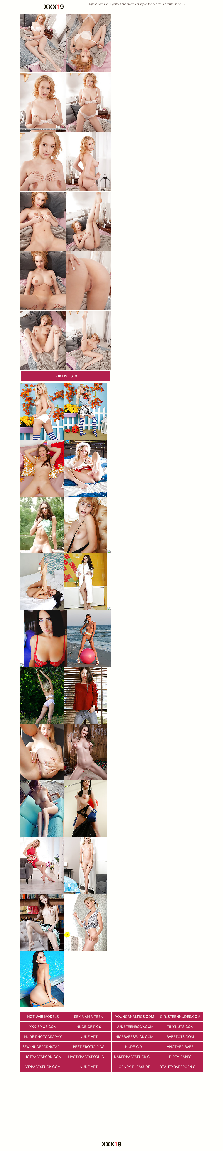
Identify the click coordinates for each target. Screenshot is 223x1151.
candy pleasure (134, 1067)
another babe (180, 1046)
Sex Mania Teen (88, 1016)
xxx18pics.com (43, 1026)
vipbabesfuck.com (43, 1067)
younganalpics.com (134, 1016)
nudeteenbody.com (134, 1026)
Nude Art (89, 1036)
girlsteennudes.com (180, 1016)
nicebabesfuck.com (134, 1036)
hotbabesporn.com (43, 1057)
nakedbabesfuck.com (134, 1057)
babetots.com (180, 1036)
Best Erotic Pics (88, 1046)
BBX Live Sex (65, 376)
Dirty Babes (180, 1057)
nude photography (43, 1036)
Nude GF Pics (88, 1026)
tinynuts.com (180, 1026)
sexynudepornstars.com (44, 1046)
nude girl (134, 1046)
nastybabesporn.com (89, 1057)
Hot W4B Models (43, 1016)
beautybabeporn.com (180, 1067)
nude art (89, 1067)
